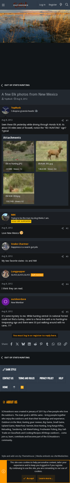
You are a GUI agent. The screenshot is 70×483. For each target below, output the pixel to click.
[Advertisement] (35, 48)
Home (5, 387)
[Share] (62, 120)
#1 (67, 120)
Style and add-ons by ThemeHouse (18, 456)
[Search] (67, 5)
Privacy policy (47, 378)
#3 (67, 256)
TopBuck (8, 99)
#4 (67, 284)
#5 (67, 312)
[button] (3, 5)
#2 (67, 228)
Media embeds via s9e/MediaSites (52, 456)
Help (61, 378)
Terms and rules (27, 378)
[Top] (14, 387)
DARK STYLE (10, 369)
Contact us (8, 378)
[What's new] (61, 5)
